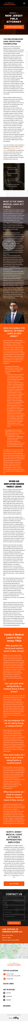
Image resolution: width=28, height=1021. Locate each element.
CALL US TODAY (14, 883)
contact (9, 875)
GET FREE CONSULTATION (14, 27)
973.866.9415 (10, 978)
